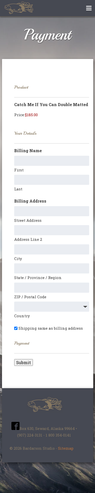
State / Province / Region (38, 277)
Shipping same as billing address (50, 328)
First (19, 169)
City (18, 258)
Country (22, 315)
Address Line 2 (28, 239)
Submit (23, 362)
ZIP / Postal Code (30, 296)
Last (18, 188)
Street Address (28, 220)
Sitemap (65, 448)
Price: (19, 114)
